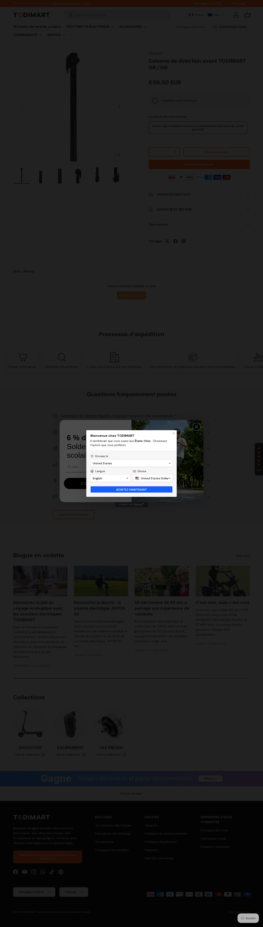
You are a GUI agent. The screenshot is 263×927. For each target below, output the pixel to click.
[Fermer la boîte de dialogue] (173, 433)
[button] (131, 463)
